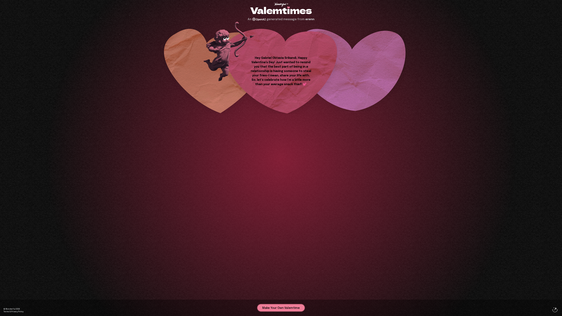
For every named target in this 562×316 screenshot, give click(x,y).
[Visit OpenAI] (259, 19)
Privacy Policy (17, 312)
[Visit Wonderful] (281, 4)
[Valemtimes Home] (281, 10)
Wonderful (10, 309)
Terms (6, 312)
